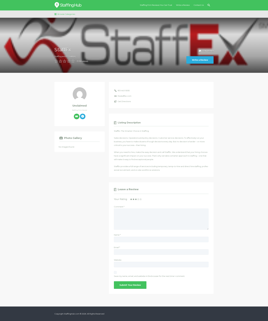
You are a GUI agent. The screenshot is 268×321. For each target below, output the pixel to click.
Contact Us (199, 5)
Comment (119, 207)
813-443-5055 (124, 90)
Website (117, 260)
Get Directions (124, 101)
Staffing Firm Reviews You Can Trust (156, 5)
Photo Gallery (73, 138)
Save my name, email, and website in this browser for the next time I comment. (149, 276)
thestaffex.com (124, 96)
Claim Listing (208, 50)
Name (117, 235)
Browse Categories (66, 14)
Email (117, 247)
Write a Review (183, 5)
